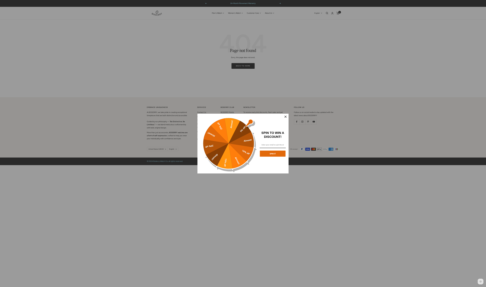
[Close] (285, 117)
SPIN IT (273, 153)
